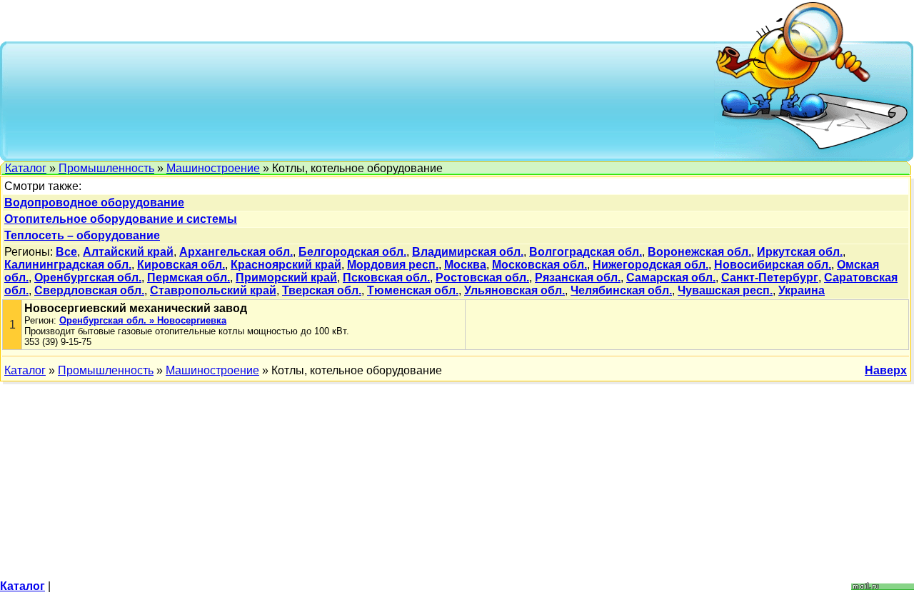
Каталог (25, 168)
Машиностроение (213, 168)
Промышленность (106, 168)
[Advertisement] (361, 100)
